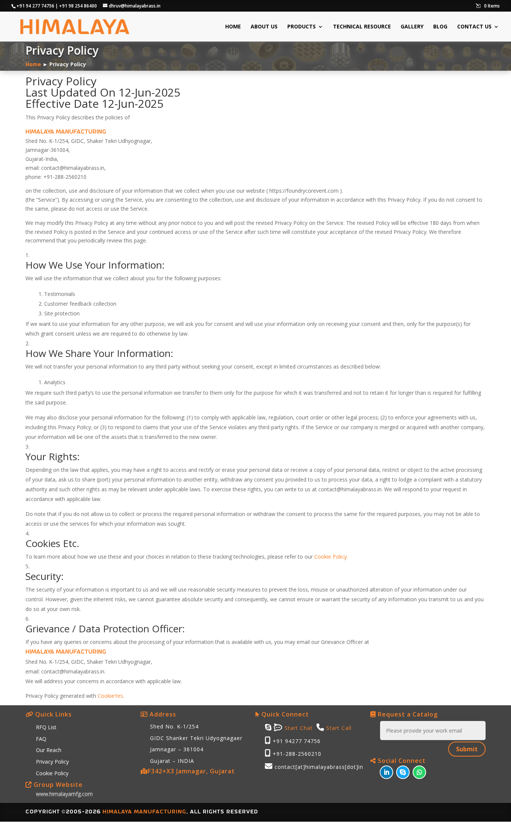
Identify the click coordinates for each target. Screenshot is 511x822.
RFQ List (46, 727)
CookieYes (110, 695)
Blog (440, 27)
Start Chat (298, 727)
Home (233, 27)
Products (301, 27)
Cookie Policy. (331, 556)
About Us (264, 27)
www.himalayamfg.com (64, 793)
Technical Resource (362, 27)
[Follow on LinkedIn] (386, 772)
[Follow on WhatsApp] (419, 772)
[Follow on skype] (403, 772)
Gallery (412, 27)
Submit (467, 749)
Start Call (339, 727)
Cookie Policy (52, 773)
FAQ (41, 738)
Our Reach (48, 750)
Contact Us (474, 27)
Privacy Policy (52, 761)
